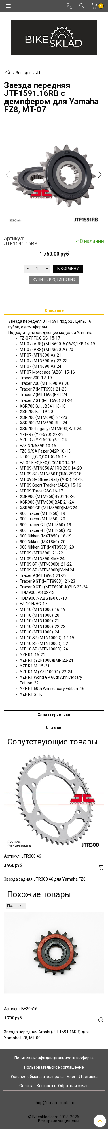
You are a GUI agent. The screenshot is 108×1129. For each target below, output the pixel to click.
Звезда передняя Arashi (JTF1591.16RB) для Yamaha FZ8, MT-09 (46, 1034)
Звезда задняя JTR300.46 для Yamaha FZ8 (45, 879)
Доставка (88, 1076)
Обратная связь (73, 1085)
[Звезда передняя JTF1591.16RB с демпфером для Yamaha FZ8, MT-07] (54, 176)
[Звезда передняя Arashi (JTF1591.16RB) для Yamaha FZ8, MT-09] (54, 953)
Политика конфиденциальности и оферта (54, 1058)
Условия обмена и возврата (37, 1076)
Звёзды (23, 72)
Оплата (26, 1085)
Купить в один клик (54, 279)
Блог (71, 1076)
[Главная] (7, 72)
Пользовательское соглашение (54, 1067)
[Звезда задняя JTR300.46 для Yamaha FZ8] (54, 800)
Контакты (46, 1085)
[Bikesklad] (54, 36)
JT (38, 72)
